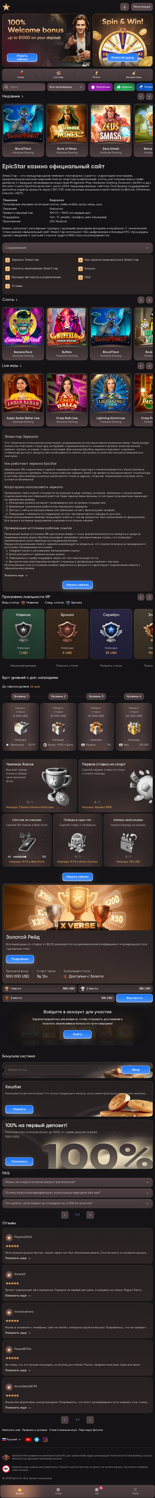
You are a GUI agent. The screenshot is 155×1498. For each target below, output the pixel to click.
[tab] (21, 75)
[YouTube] (28, 1439)
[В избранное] (38, 109)
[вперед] (90, 1215)
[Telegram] (36, 1439)
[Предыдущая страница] (65, 1420)
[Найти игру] (6, 87)
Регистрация (142, 6)
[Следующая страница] (90, 1420)
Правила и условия (34, 1430)
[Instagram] (45, 1439)
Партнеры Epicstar (91, 1430)
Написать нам (11, 1430)
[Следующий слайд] (149, 96)
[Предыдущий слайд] (141, 96)
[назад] (65, 1215)
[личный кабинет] (124, 7)
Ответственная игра (63, 1430)
